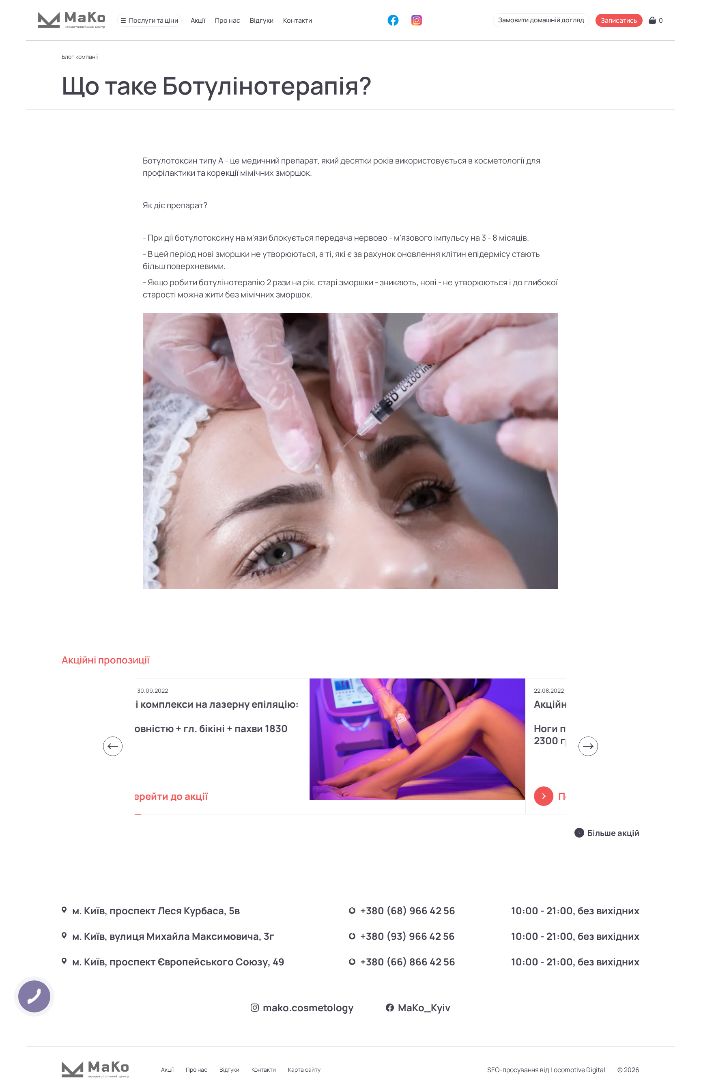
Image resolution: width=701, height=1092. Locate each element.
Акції (198, 20)
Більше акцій (613, 832)
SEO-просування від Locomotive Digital (546, 1069)
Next (588, 746)
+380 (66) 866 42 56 (407, 961)
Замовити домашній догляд (541, 19)
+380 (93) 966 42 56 (407, 936)
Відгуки (261, 20)
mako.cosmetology (308, 1007)
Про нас (227, 20)
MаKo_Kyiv (424, 1007)
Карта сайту (304, 1069)
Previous (113, 746)
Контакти (297, 20)
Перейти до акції (208, 796)
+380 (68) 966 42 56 (407, 910)
